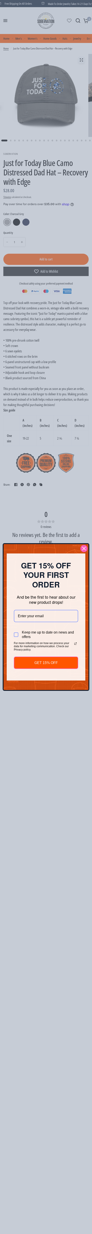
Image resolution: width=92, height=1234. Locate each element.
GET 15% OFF (46, 663)
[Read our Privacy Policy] (75, 643)
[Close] (84, 548)
